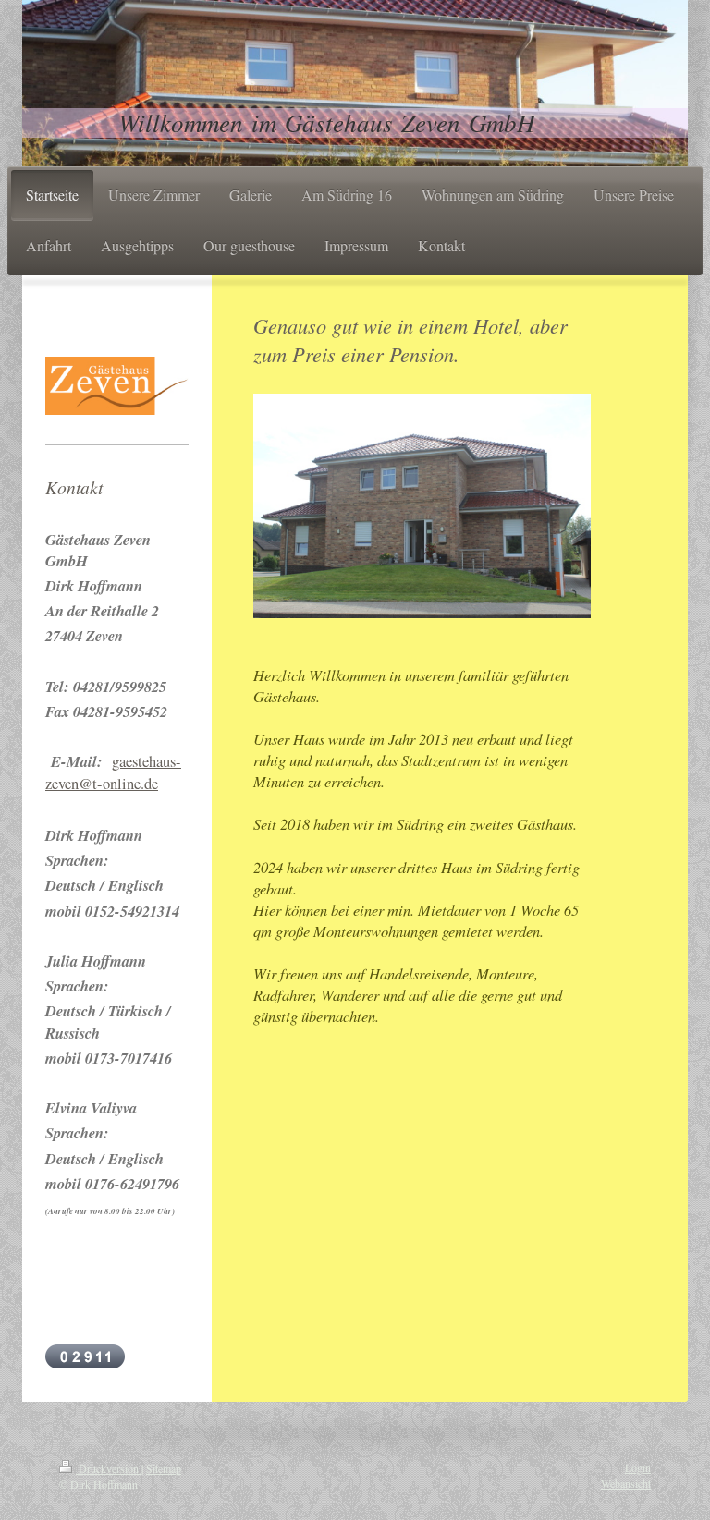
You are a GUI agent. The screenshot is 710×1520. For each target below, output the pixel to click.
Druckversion (108, 1468)
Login (638, 1467)
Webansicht (626, 1483)
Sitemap (163, 1468)
